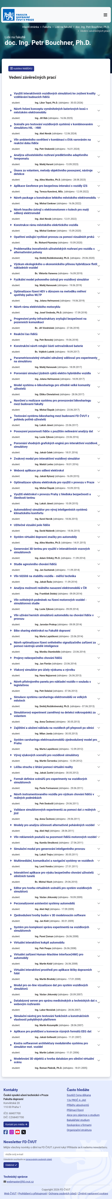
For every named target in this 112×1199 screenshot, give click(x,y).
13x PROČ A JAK (76, 1100)
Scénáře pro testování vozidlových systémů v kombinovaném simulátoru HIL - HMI (53, 125)
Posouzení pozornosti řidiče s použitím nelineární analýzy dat (53, 431)
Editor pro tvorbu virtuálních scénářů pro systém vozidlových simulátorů (53, 889)
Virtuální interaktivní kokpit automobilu (39, 942)
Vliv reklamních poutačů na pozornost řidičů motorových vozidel (55, 837)
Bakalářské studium (78, 1120)
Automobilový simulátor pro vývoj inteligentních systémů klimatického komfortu (50, 511)
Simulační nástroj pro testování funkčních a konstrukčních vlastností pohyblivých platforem (51, 1017)
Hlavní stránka (30, 26)
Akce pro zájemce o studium (83, 1115)
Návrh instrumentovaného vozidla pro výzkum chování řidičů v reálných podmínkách (54, 796)
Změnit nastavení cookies (93, 1193)
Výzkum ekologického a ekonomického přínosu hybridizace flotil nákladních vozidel (55, 265)
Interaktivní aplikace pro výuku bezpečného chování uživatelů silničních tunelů (54, 874)
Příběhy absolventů (78, 1105)
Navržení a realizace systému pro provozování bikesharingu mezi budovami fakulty (52, 402)
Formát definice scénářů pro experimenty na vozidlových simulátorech (50, 780)
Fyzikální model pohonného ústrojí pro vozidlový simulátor (51, 279)
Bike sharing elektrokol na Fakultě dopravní (42, 630)
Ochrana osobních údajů (63, 1193)
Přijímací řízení (75, 1110)
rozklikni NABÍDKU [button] (22, 68)
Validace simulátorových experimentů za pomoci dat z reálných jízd (55, 811)
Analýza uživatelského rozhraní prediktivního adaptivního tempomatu (51, 156)
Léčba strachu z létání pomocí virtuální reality (43, 767)
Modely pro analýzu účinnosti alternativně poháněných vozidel (54, 825)
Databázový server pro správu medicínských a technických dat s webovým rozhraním (55, 1002)
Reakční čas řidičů (25, 334)
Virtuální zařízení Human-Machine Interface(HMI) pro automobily (48, 956)
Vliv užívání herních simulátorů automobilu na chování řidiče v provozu (54, 616)
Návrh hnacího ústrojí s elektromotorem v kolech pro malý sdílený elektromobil (51, 211)
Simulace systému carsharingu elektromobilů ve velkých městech (50, 698)
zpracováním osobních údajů (39, 1159)
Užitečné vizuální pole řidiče (32, 525)
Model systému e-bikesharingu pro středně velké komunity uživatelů (52, 386)
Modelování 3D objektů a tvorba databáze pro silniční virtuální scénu (54, 1060)
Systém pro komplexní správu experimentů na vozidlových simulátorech (51, 928)
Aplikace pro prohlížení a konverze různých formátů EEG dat (52, 1031)
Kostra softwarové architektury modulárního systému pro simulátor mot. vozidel (51, 1045)
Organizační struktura (79, 1130)
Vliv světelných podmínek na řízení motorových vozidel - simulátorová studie (50, 601)
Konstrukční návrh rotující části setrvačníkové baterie (48, 346)
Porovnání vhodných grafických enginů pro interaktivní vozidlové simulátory (55, 444)
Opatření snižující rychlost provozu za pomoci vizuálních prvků (54, 237)
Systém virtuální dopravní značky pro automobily (45, 537)
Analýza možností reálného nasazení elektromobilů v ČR (50, 588)
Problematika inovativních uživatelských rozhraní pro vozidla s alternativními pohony (54, 250)
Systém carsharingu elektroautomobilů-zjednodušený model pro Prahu (55, 741)
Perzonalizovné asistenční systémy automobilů (44, 903)
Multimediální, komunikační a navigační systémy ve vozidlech (54, 860)
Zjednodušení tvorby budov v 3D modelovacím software (50, 915)
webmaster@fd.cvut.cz (20, 1181)
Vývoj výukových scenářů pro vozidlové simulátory (46, 755)
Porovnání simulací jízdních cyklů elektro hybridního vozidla (52, 373)
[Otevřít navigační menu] (105, 14)
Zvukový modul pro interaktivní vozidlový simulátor (47, 458)
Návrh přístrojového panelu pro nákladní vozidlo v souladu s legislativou (52, 683)
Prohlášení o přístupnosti (32, 1193)
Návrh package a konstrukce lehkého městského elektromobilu (55, 197)
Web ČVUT (10, 1193)
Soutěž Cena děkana (79, 1095)
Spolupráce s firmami (79, 1125)
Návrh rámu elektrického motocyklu (37, 307)
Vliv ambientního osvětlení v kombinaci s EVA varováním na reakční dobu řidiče (52, 141)
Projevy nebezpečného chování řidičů (38, 658)
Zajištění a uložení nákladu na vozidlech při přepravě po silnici (54, 728)
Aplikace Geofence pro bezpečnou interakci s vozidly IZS (50, 186)
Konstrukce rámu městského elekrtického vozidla (46, 225)
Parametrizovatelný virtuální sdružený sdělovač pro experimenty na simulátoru (55, 359)
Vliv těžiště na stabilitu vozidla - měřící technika (45, 576)
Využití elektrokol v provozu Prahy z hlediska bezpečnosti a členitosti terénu (52, 495)
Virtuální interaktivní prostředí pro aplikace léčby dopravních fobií (53, 971)
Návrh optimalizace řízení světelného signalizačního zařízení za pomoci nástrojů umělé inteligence (55, 644)
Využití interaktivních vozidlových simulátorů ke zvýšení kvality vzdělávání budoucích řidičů (55, 95)
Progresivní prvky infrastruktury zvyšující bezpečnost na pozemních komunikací (50, 320)
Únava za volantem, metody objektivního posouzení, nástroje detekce (53, 172)
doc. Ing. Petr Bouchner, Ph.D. (93, 26)
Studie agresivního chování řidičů (35, 564)
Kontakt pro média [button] (14, 1124)
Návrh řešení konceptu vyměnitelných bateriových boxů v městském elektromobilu (51, 110)
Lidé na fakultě (63, 26)
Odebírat (9, 1165)
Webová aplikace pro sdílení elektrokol (39, 470)
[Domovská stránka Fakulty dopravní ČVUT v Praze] (18, 14)
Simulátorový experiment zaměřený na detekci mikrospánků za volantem (55, 714)
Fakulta (47, 26)
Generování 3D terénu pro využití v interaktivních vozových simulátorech (52, 550)
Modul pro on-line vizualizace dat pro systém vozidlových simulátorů (51, 986)
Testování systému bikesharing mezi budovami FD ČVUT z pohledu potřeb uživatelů (51, 417)
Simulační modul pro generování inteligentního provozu (49, 849)
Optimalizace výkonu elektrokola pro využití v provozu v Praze (54, 482)
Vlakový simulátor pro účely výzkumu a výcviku (44, 670)
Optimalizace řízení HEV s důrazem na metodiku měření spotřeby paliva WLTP (50, 293)
